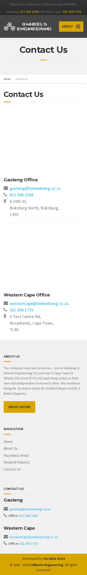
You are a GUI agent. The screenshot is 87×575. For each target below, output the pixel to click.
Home (7, 78)
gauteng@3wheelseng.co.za (35, 188)
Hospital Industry (17, 462)
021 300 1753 (72, 11)
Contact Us (12, 469)
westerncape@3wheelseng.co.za (39, 303)
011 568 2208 (29, 11)
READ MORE (19, 407)
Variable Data (54, 558)
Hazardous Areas (16, 455)
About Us (11, 448)
